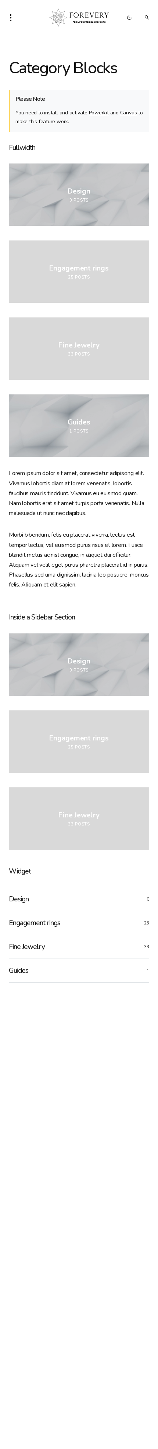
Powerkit (99, 112)
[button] (13, 17)
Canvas (128, 112)
